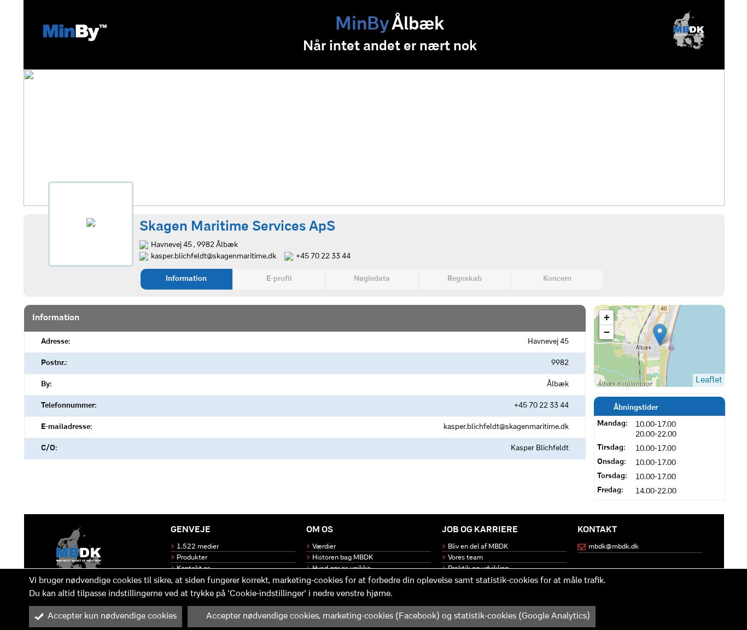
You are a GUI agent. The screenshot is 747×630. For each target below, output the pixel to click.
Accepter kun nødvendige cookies (112, 616)
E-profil (279, 279)
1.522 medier (198, 546)
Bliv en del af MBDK (478, 546)
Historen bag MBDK (342, 557)
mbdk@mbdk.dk (613, 546)
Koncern (557, 279)
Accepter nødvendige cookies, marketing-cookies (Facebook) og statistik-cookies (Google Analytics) (398, 616)
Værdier (324, 546)
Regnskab (464, 279)
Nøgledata (372, 279)
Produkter (192, 557)
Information (186, 279)
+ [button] (607, 317)
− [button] (607, 332)
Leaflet (709, 380)
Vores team (465, 557)
